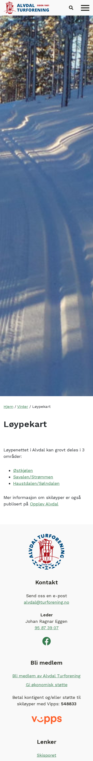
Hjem (8, 406)
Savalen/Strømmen (33, 476)
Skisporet (46, 755)
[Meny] (85, 8)
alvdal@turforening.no (46, 602)
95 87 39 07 (47, 627)
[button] (71, 8)
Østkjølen (23, 470)
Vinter (22, 406)
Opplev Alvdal (44, 503)
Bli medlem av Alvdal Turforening (46, 675)
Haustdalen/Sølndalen (36, 483)
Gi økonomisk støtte (46, 684)
